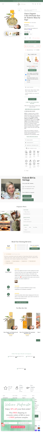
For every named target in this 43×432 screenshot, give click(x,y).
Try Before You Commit (28, 199)
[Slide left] (4, 1)
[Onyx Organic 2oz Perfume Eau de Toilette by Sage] (11, 320)
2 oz (30, 34)
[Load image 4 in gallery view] (17, 33)
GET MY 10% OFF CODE (17, 427)
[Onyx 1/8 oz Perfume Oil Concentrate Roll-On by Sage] (27, 320)
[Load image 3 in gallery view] (14, 33)
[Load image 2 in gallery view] (10, 33)
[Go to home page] (21, 4)
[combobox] (36, 64)
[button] (33, 4)
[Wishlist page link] (37, 4)
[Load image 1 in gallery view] (6, 33)
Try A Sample (32, 99)
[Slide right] (39, 1)
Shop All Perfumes (27, 196)
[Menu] (3, 4)
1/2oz (26, 34)
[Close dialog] (33, 400)
